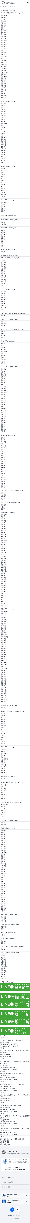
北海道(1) (3, 103)
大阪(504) (3, 662)
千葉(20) (3, 927)
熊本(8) (3, 160)
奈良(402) (3, 70)
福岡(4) (3, 158)
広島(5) (3, 885)
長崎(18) (3, 692)
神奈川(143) (4, 540)
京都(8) (3, 969)
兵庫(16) (3, 816)
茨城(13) (3, 176)
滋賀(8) (3, 465)
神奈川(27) (4, 301)
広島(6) (3, 424)
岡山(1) (3, 477)
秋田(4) (3, 836)
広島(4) (3, 769)
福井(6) (3, 548)
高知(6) (3, 686)
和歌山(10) (4, 572)
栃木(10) (3, 530)
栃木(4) (3, 751)
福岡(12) (3, 978)
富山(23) (3, 640)
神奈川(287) (4, 759)
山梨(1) (3, 238)
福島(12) (3, 840)
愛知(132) (3, 558)
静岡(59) (3, 864)
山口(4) (3, 887)
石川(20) (3, 642)
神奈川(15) (4, 351)
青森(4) (3, 517)
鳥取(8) (3, 574)
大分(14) (3, 599)
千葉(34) (3, 347)
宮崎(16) (3, 601)
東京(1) (3, 222)
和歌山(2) (3, 149)
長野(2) (3, 240)
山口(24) (3, 581)
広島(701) (3, 78)
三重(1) (3, 735)
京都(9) (3, 467)
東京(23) (3, 723)
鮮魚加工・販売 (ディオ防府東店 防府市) (11, 1073)
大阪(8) (3, 794)
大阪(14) (3, 921)
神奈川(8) (3, 495)
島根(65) (3, 74)
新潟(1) (3, 190)
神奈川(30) (4, 268)
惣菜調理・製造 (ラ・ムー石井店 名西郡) (11, 1040)
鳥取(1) (3, 879)
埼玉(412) (3, 753)
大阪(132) (3, 410)
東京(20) (3, 788)
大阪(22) (3, 814)
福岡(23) (3, 897)
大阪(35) (3, 359)
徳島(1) (3, 483)
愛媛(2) (3, 772)
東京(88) (3, 121)
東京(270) (3, 390)
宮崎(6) (3, 907)
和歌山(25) (4, 668)
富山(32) (3, 44)
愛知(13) (3, 276)
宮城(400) (3, 21)
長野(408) (3, 52)
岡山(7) (3, 767)
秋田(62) (3, 23)
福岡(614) (3, 88)
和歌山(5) (3, 475)
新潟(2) (3, 394)
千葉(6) (3, 184)
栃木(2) (3, 230)
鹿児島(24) (4, 699)
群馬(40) (3, 115)
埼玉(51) (3, 846)
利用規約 (10, 1215)
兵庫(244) (3, 664)
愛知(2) (3, 137)
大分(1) (3, 162)
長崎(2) (3, 487)
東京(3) (3, 208)
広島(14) (3, 479)
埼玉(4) (3, 295)
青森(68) (3, 17)
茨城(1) (3, 260)
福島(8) (3, 526)
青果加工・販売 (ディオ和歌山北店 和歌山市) (13, 1084)
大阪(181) (3, 566)
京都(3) (3, 509)
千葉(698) (3, 37)
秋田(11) (3, 619)
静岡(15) (3, 400)
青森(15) (3, 613)
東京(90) (3, 349)
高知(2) (3, 895)
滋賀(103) (3, 62)
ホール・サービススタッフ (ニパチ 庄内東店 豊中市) (15, 1050)
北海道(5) (3, 369)
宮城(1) (3, 172)
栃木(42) (3, 113)
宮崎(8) (3, 93)
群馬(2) (3, 180)
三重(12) (3, 463)
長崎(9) (3, 901)
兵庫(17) (3, 281)
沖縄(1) (3, 196)
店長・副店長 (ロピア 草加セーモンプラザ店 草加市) (15, 1128)
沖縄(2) (3, 432)
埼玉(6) (3, 719)
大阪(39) (3, 280)
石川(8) (3, 192)
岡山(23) (3, 578)
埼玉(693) (3, 35)
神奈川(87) (4, 392)
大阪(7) (3, 469)
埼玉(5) (3, 493)
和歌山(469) (4, 72)
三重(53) (3, 656)
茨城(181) (3, 29)
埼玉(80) (3, 961)
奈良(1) (3, 877)
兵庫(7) (3, 497)
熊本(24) (3, 693)
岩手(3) (3, 519)
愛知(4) (3, 331)
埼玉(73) (3, 117)
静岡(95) (3, 652)
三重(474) (3, 60)
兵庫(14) (3, 471)
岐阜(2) (3, 862)
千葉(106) (3, 536)
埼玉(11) (3, 262)
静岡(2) (3, 274)
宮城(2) (3, 252)
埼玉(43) (3, 386)
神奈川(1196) (4, 40)
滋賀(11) (3, 139)
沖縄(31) (3, 701)
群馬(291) (3, 33)
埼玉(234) (3, 631)
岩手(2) (3, 373)
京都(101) (3, 660)
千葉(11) (3, 444)
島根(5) (3, 672)
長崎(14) (3, 595)
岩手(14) (3, 615)
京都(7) (3, 357)
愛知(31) (3, 866)
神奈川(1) (3, 323)
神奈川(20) (4, 967)
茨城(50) (3, 111)
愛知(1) (3, 242)
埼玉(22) (3, 442)
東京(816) (3, 757)
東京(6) (3, 315)
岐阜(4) (3, 133)
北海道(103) (4, 611)
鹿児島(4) (3, 95)
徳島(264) (3, 82)
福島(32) (3, 623)
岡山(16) (3, 422)
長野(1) (3, 210)
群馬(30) (3, 629)
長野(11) (3, 552)
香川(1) (3, 156)
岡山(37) (3, 674)
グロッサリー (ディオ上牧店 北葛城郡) (11, 1105)
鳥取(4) (3, 418)
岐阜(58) (3, 650)
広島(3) (3, 283)
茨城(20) (3, 528)
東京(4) (3, 822)
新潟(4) (3, 542)
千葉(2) (3, 206)
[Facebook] (12, 1209)
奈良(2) (3, 147)
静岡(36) (3, 556)
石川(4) (3, 856)
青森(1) (3, 371)
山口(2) (3, 154)
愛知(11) (3, 194)
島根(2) (3, 420)
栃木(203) (3, 31)
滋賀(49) (3, 658)
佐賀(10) (3, 690)
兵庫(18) (3, 145)
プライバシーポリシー (17, 1215)
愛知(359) (3, 654)
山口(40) (3, 678)
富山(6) (3, 544)
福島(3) (3, 109)
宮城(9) (3, 204)
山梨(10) (3, 646)
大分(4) (3, 905)
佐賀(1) (3, 246)
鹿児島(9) (3, 603)
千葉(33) (3, 388)
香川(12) (3, 682)
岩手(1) (3, 170)
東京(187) (3, 266)
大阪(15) (3, 143)
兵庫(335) (3, 68)
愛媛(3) (3, 893)
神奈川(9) (3, 447)
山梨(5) (3, 550)
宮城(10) (3, 375)
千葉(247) (3, 633)
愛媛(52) (3, 86)
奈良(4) (3, 473)
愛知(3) (3, 325)
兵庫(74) (3, 412)
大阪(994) (3, 66)
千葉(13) (3, 264)
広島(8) (3, 152)
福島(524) (3, 27)
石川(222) (3, 46)
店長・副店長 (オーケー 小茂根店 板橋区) (12, 1139)
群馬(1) (3, 232)
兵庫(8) (3, 361)
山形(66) (3, 25)
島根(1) (3, 881)
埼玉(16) (3, 785)
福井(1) (3, 129)
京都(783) (3, 64)
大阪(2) (3, 763)
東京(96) (3, 299)
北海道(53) (4, 15)
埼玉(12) (3, 345)
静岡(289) (3, 56)
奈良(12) (3, 414)
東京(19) (3, 186)
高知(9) (3, 589)
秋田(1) (3, 107)
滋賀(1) (3, 737)
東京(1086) (4, 38)
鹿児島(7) (3, 430)
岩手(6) (3, 19)
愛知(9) (3, 303)
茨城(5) (3, 381)
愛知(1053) (4, 58)
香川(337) (3, 84)
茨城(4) (3, 343)
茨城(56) (3, 625)
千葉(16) (3, 963)
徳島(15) (3, 583)
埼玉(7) (3, 182)
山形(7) (3, 525)
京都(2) (3, 871)
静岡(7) (3, 135)
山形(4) (3, 377)
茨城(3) (3, 293)
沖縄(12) (3, 97)
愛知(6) (3, 355)
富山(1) (3, 125)
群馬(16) (3, 959)
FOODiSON (17, 1167)
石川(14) (3, 546)
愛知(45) (3, 402)
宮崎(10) (3, 697)
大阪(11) (3, 307)
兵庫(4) (3, 875)
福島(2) (3, 174)
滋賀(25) (3, 562)
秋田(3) (3, 523)
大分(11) (3, 695)
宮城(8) (3, 834)
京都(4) (3, 278)
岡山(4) (3, 499)
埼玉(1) (3, 234)
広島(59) (3, 676)
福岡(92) (3, 591)
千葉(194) (3, 755)
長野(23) (3, 648)
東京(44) (3, 965)
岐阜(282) (3, 54)
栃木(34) (3, 627)
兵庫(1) (3, 212)
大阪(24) (3, 971)
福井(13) (3, 644)
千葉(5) (3, 297)
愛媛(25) (3, 587)
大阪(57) (3, 873)
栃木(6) (3, 957)
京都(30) (3, 408)
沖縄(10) (3, 605)
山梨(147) (3, 50)
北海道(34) (4, 515)
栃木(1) (3, 178)
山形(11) (3, 621)
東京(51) (3, 446)
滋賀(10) (3, 406)
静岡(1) (3, 731)
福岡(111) (3, 688)
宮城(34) (3, 521)
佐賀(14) (3, 593)
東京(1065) (4, 635)
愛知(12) (3, 461)
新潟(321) (3, 42)
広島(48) (3, 579)
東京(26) (3, 917)
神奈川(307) (4, 637)
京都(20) (3, 812)
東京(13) (3, 941)
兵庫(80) (3, 568)
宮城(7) (3, 105)
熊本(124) (3, 91)
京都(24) (3, 333)
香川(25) (3, 585)
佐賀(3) (3, 899)
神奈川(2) (3, 707)
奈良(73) (3, 666)
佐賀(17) (3, 90)
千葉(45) (3, 119)
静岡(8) (3, 459)
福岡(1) (3, 285)
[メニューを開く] (28, 3)
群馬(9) (3, 532)
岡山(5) (3, 883)
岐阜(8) (3, 398)
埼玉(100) (3, 534)
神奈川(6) (3, 188)
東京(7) (3, 779)
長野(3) (3, 131)
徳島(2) (3, 889)
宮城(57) (3, 617)
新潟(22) (3, 639)
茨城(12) (3, 749)
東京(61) (3, 850)
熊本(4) (3, 903)
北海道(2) (3, 505)
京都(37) (3, 564)
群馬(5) (3, 385)
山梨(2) (3, 270)
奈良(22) (3, 570)
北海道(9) (3, 168)
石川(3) (3, 127)
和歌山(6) (3, 416)
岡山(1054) (4, 76)
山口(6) (3, 481)
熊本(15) (3, 597)
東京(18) (3, 321)
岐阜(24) (3, 554)
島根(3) (3, 151)
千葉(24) (3, 848)
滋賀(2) (3, 869)
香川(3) (3, 770)
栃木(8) (3, 383)
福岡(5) (3, 485)
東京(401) (3, 538)
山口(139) (3, 80)
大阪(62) (3, 335)
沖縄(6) (3, 798)
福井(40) (3, 48)
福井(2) (3, 396)
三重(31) (3, 560)
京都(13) (3, 141)
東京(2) (3, 949)
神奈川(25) (4, 123)
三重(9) (3, 404)
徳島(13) (3, 680)
